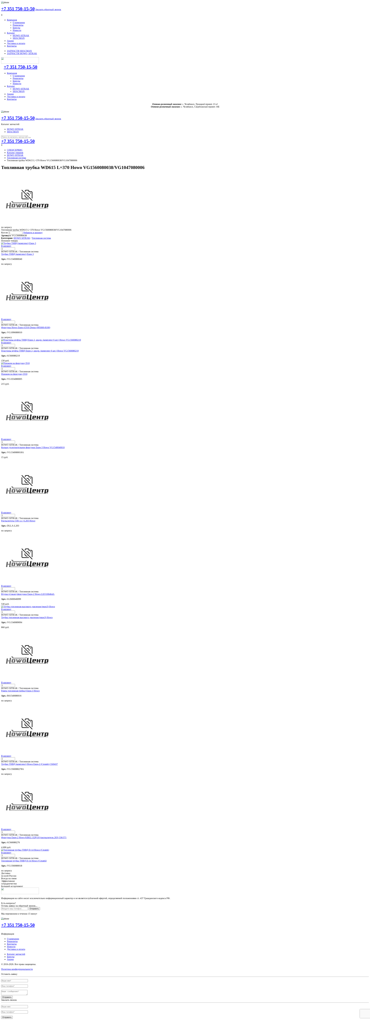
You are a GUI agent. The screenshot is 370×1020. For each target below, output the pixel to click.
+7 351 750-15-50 (18, 8)
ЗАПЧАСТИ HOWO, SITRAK (22, 53)
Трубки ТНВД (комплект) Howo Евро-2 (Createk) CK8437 (29, 764)
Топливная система (16, 158)
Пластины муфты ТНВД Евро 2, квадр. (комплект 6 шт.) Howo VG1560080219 (40, 351)
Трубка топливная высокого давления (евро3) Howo (27, 617)
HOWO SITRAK (21, 35)
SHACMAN (19, 38)
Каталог (11, 33)
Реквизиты (18, 25)
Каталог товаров (15, 152)
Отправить (34, 909)
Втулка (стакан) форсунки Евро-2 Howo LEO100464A (27, 594)
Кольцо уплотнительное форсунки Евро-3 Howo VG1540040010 (33, 447)
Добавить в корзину (33, 232)
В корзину (6, 246)
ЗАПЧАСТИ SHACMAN (19, 51)
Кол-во (4, 232)
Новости (17, 30)
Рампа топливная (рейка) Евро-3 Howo (20, 691)
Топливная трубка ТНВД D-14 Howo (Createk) (24, 861)
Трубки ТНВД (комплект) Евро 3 (17, 254)
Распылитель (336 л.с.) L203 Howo (18, 521)
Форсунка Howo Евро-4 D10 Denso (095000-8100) (25, 327)
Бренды (16, 27)
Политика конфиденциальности (17, 969)
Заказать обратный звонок (48, 9)
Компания (12, 20)
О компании (19, 22)
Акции (10, 40)
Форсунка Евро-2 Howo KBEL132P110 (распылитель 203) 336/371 (33, 837)
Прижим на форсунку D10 (14, 374)
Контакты (12, 46)
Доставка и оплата (16, 43)
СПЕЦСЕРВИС (15, 150)
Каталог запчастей (16, 954)
